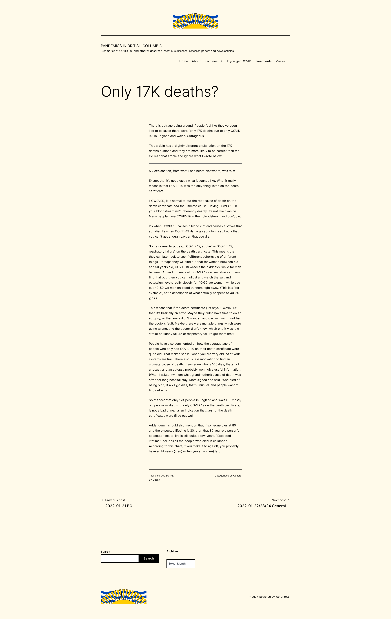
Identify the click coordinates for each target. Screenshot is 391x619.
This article (157, 146)
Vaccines (211, 61)
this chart (175, 446)
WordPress (282, 596)
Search (105, 551)
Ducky (156, 479)
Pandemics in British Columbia (131, 46)
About (196, 61)
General (237, 475)
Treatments (263, 61)
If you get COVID (239, 61)
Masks (280, 61)
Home (183, 61)
